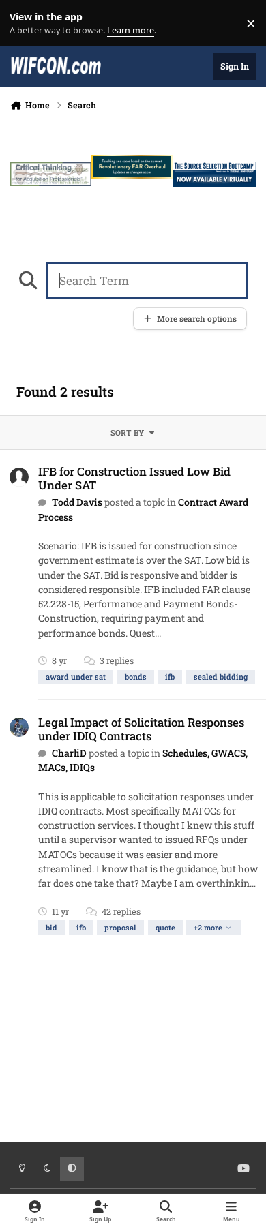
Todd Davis (77, 502)
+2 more (208, 927)
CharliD (69, 752)
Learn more (26, 23)
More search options (197, 319)
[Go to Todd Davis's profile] (19, 477)
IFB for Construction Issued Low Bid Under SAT (134, 478)
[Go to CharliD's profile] (19, 727)
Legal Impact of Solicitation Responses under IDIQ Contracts (141, 729)
